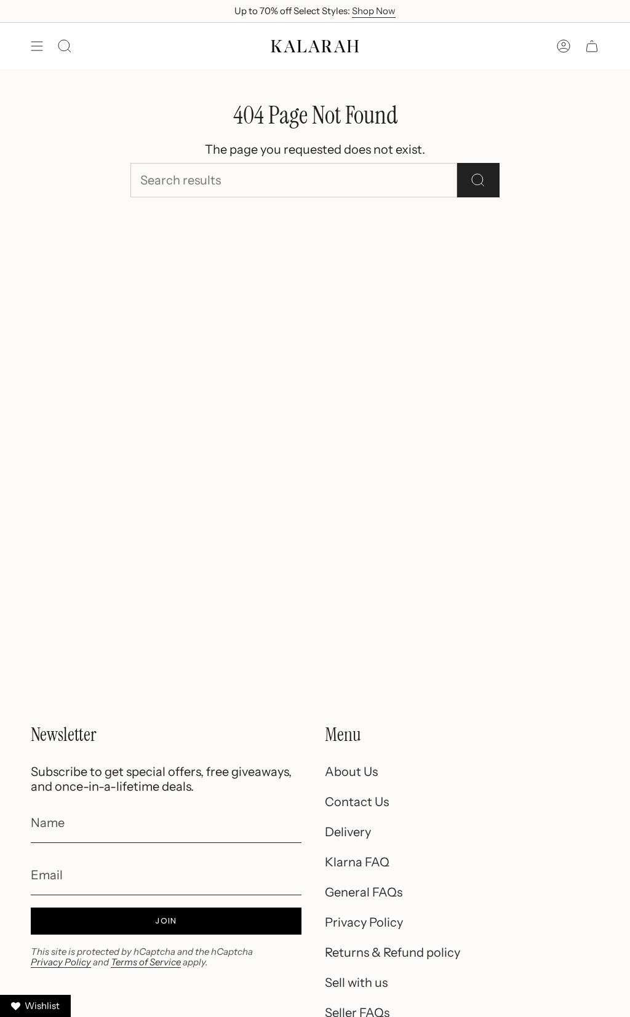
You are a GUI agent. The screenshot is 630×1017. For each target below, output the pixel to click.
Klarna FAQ (357, 862)
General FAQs (363, 892)
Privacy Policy (61, 962)
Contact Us (357, 801)
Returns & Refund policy (392, 952)
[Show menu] (37, 46)
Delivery (348, 832)
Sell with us (356, 982)
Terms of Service (146, 962)
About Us (351, 771)
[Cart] (592, 46)
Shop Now (374, 11)
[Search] (478, 180)
